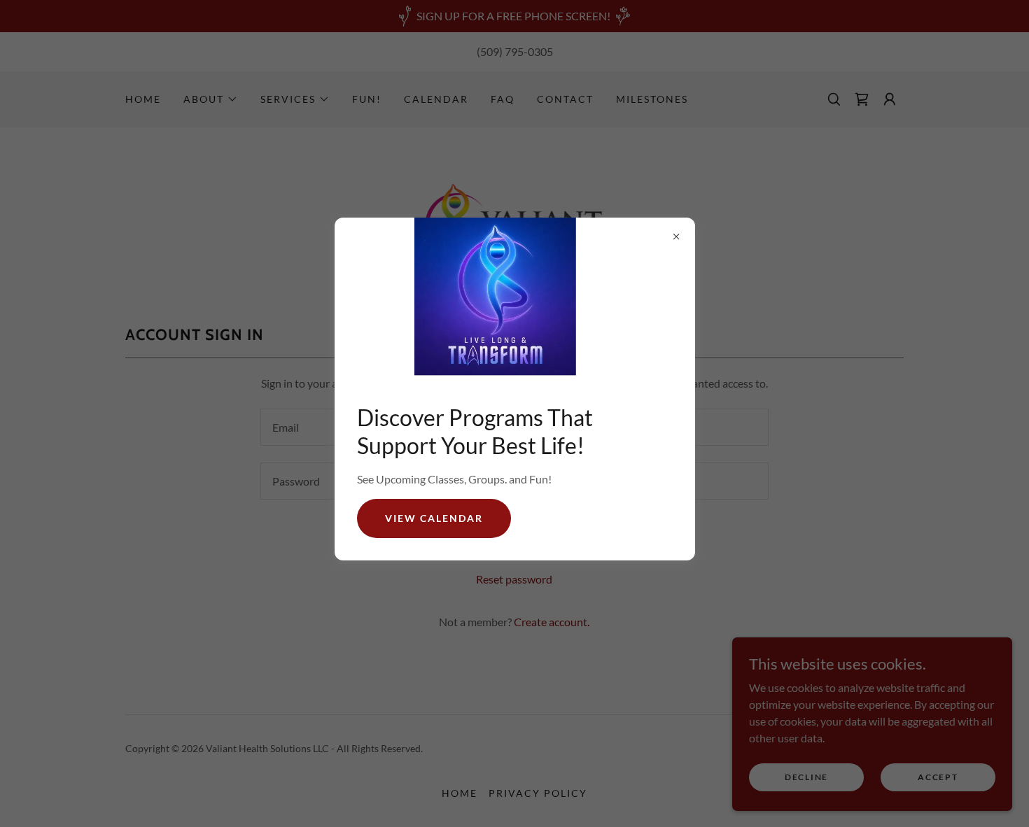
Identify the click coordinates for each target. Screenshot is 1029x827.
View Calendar (434, 518)
